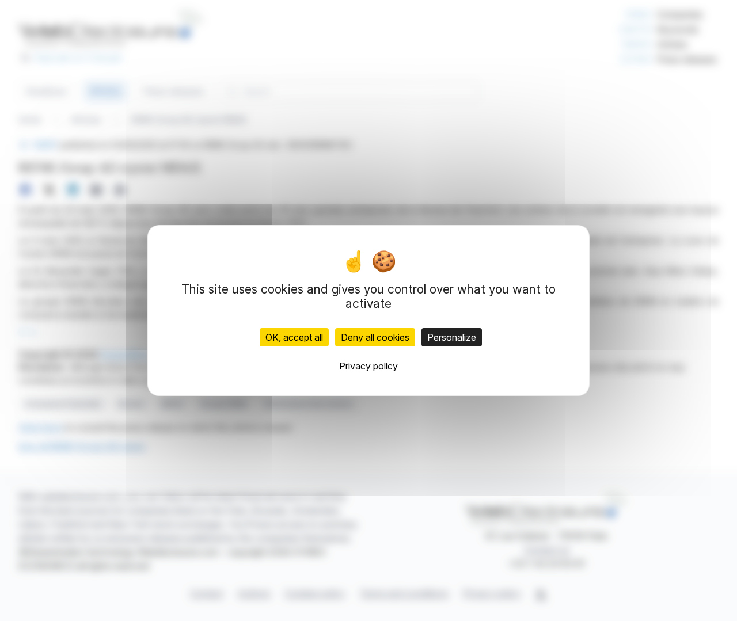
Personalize (451, 337)
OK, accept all (294, 337)
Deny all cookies (375, 337)
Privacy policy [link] (368, 366)
